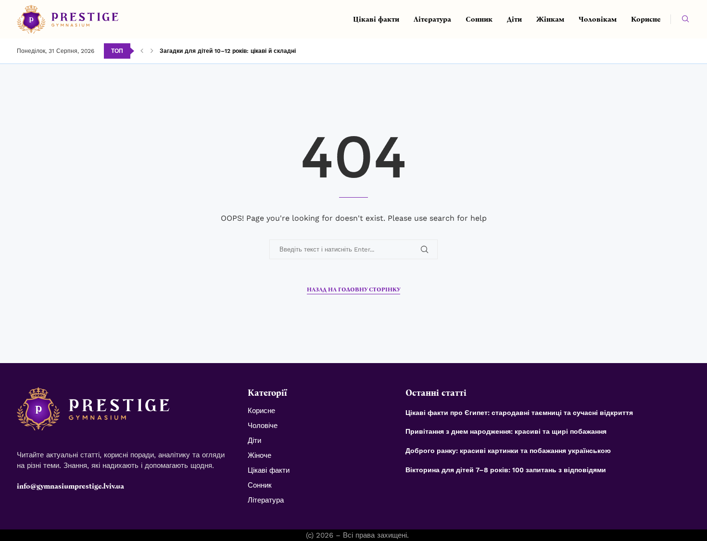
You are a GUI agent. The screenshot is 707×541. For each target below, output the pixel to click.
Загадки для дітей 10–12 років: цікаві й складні (228, 51)
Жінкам (550, 19)
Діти (514, 19)
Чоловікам (598, 19)
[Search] (685, 19)
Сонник (479, 19)
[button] (142, 51)
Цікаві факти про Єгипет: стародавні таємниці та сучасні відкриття (520, 412)
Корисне (646, 19)
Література (432, 19)
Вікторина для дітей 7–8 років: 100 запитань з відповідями (506, 470)
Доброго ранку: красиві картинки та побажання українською (509, 450)
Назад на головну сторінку (353, 289)
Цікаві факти (376, 19)
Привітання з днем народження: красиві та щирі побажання (506, 431)
